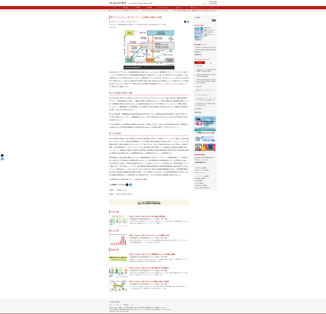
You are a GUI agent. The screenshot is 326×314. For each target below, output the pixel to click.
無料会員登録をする (200, 162)
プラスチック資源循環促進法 (119, 24)
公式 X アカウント (200, 172)
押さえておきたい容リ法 (130, 21)
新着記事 (125, 7)
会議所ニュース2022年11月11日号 (138, 24)
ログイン (205, 3)
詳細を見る (198, 39)
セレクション (197, 7)
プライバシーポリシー (115, 305)
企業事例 (137, 7)
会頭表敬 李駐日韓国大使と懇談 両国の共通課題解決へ (143, 10)
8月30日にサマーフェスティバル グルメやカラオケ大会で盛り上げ (206, 99)
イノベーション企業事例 (202, 176)
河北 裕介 (199, 86)
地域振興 (149, 7)
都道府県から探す (198, 10)
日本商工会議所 (115, 302)
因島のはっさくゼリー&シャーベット (206, 90)
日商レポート (180, 7)
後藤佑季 (199, 108)
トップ (114, 7)
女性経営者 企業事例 (201, 185)
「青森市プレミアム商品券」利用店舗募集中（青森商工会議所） (206, 70)
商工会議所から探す (185, 10)
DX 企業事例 (198, 180)
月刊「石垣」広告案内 (201, 168)
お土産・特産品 (199, 183)
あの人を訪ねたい (164, 7)
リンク (132, 305)
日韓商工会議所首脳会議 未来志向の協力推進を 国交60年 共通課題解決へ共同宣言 (206, 81)
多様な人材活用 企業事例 (202, 187)
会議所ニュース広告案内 (202, 170)
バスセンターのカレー (203, 95)
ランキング (117, 10)
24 (200, 62)
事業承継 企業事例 (200, 178)
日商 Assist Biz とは (211, 10)
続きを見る (198, 112)
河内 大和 (199, 66)
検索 (213, 20)
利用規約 (125, 305)
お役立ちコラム (115, 21)
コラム (212, 7)
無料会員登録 (213, 3)
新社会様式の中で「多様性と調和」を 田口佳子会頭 (206, 104)
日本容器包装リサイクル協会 (157, 24)
